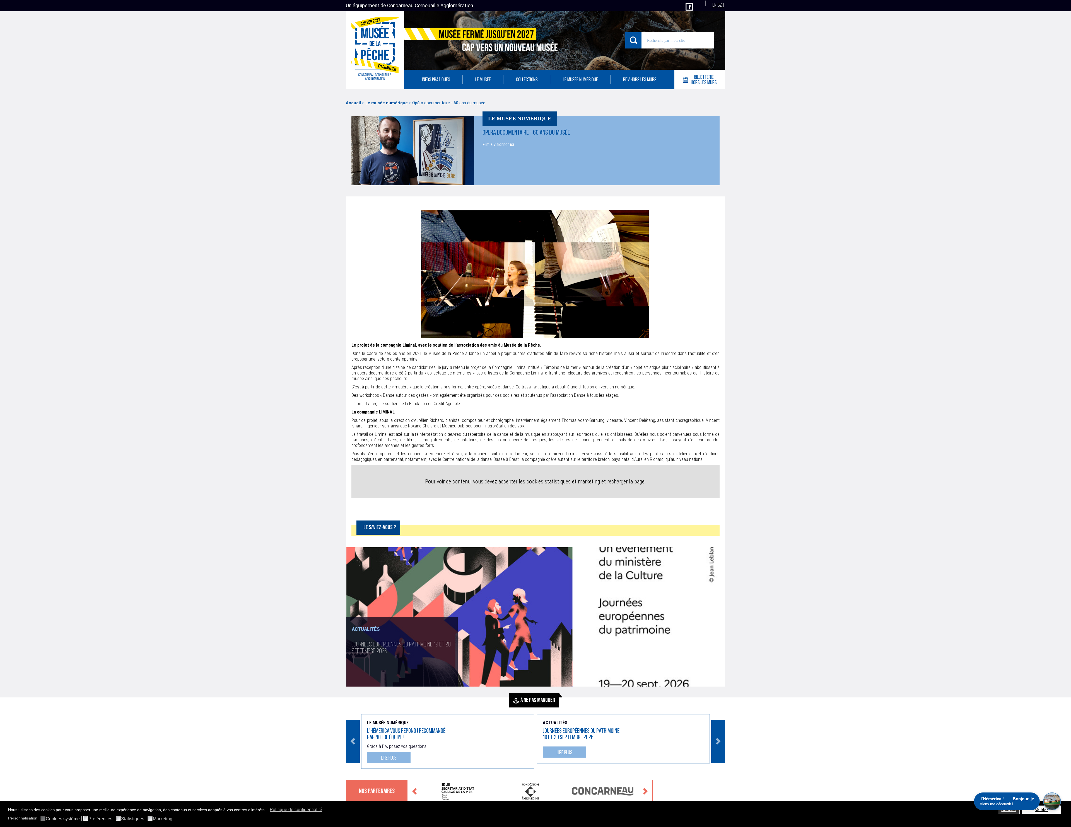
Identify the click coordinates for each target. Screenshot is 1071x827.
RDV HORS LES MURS (640, 80)
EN (714, 5)
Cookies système (63, 819)
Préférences (100, 819)
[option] (535, 617)
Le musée (483, 80)
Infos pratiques (436, 80)
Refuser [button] (1008, 809)
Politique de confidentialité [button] (296, 809)
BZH (721, 5)
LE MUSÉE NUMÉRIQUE (580, 80)
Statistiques (132, 819)
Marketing (162, 819)
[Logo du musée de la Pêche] (375, 50)
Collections (527, 80)
